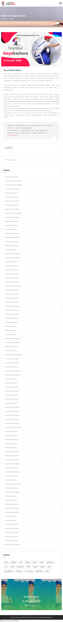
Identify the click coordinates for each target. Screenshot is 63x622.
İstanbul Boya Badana (11, 177)
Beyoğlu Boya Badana (11, 278)
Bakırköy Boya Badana (11, 241)
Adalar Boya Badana (11, 193)
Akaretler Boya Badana (12, 201)
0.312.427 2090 (31, 601)
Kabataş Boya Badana (11, 387)
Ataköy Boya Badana (11, 221)
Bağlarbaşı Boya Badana (12, 233)
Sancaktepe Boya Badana (12, 472)
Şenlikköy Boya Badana (12, 492)
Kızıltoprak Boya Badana (12, 411)
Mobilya (14, 562)
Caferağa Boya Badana (12, 290)
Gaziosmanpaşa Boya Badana (14, 355)
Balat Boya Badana (10, 250)
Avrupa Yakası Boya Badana (13, 181)
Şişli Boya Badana (10, 496)
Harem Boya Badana (11, 367)
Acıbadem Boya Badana (12, 189)
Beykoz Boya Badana (11, 270)
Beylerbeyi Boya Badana (12, 274)
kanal (28, 567)
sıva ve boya (28, 571)
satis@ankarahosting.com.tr (31, 605)
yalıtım (35, 567)
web (21, 562)
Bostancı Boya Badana (12, 282)
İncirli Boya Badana (10, 379)
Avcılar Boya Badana (11, 229)
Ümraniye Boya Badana (12, 528)
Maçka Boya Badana (11, 435)
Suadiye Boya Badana (11, 488)
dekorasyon (50, 562)
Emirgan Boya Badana (11, 318)
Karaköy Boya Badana (11, 399)
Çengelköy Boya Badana (12, 306)
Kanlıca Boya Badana (11, 395)
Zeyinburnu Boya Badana (12, 545)
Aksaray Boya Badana (11, 205)
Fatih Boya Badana (10, 330)
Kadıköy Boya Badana (11, 391)
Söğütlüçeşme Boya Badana (13, 484)
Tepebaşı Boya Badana (12, 508)
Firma (6, 562)
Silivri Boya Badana (10, 480)
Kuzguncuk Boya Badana (12, 423)
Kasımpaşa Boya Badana (12, 407)
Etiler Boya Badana (10, 326)
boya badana (8, 571)
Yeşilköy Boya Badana (11, 541)
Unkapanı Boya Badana (12, 524)
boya (34, 562)
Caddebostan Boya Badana (13, 286)
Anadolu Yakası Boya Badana (13, 185)
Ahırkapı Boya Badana (11, 197)
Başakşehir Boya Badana (12, 254)
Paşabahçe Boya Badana (12, 464)
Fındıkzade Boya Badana (12, 342)
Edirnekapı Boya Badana (12, 310)
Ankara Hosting (43, 617)
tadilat (41, 562)
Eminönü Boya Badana (11, 314)
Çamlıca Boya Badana (11, 302)
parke (12, 567)
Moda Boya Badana (11, 448)
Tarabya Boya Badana (11, 504)
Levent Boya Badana (11, 431)
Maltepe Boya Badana (11, 439)
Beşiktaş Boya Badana (11, 266)
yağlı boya (39, 571)
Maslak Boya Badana (11, 444)
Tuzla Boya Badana (10, 516)
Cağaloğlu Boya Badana (12, 294)
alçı (6, 567)
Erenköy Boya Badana (11, 322)
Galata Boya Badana (11, 351)
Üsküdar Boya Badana (11, 532)
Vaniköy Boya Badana (11, 536)
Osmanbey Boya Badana (12, 460)
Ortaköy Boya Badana (11, 456)
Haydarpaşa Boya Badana (12, 375)
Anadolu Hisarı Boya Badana (13, 213)
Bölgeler (12, 19)
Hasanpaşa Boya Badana (12, 371)
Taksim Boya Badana (11, 500)
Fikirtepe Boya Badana (11, 347)
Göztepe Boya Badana (12, 359)
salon (49, 567)
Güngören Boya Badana (12, 363)
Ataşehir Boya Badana (11, 225)
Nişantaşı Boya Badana (12, 452)
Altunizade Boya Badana (12, 209)
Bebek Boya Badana (11, 262)
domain (28, 562)
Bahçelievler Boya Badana (13, 237)
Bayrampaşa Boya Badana (12, 258)
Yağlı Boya (20, 567)
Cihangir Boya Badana (11, 298)
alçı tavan (8, 148)
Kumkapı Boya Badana (11, 419)
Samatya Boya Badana (11, 468)
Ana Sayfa (4, 19)
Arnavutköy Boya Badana (12, 217)
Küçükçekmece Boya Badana (13, 427)
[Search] (58, 160)
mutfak (42, 567)
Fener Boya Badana (11, 334)
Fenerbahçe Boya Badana (12, 338)
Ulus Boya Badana (10, 520)
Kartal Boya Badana (11, 403)
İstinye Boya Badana (11, 383)
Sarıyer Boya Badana (11, 476)
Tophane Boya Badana (11, 512)
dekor (47, 571)
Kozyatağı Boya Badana (12, 415)
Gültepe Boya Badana (11, 246)
